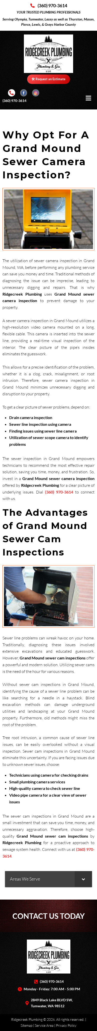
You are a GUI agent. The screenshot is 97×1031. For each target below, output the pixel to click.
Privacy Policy (66, 1025)
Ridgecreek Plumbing (27, 1019)
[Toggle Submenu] (83, 879)
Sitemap (26, 1025)
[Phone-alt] (11, 92)
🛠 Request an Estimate (48, 79)
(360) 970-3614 (14, 100)
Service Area (44, 1025)
